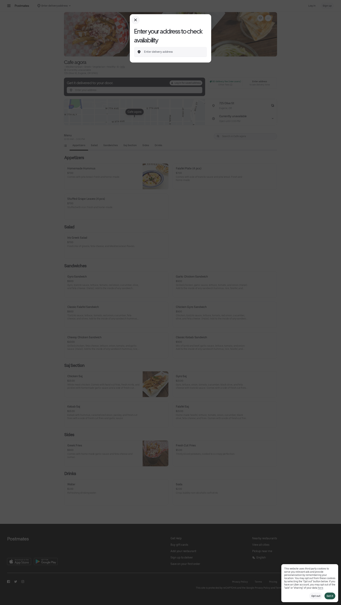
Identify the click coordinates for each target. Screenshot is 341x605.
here (320, 587)
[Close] (135, 20)
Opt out (315, 596)
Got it (330, 596)
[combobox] (173, 51)
